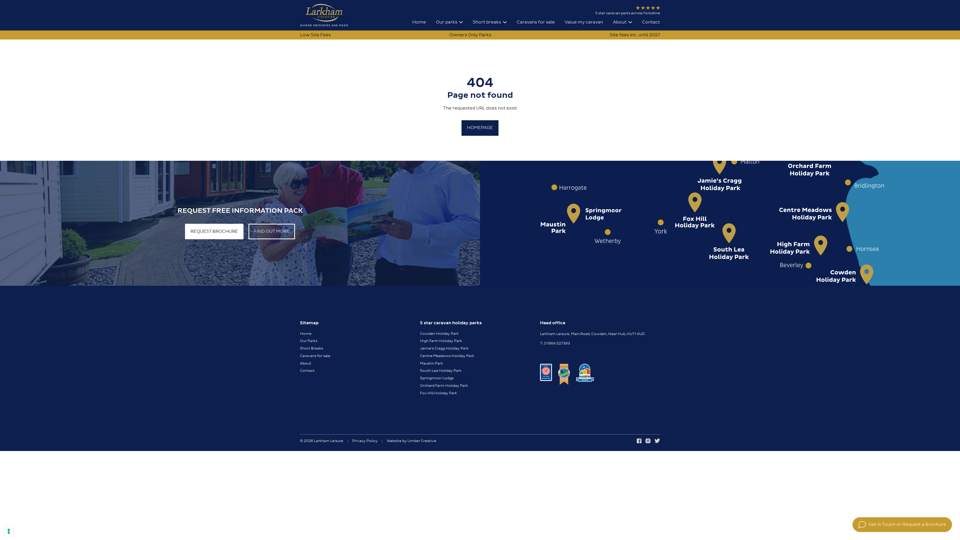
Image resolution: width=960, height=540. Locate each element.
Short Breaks (311, 348)
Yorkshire (651, 13)
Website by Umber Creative (411, 441)
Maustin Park (431, 364)
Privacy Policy (365, 441)
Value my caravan (584, 22)
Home (419, 22)
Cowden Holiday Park (439, 334)
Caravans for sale (536, 22)
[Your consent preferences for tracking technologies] (9, 531)
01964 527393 (557, 344)
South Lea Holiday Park (441, 371)
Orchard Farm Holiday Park (444, 386)
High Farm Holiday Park (441, 341)
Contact (651, 22)
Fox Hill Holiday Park (438, 393)
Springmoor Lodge (437, 378)
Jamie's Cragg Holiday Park (444, 348)
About (305, 364)
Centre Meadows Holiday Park (447, 356)
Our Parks (308, 341)
